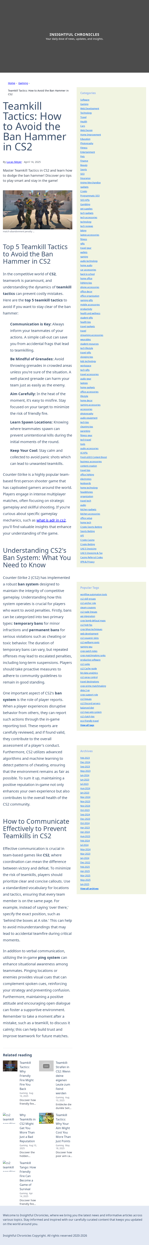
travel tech (85, 500)
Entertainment (87, 152)
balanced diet (87, 707)
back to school (87, 274)
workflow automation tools (93, 594)
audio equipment (88, 417)
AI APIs (84, 452)
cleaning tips (86, 426)
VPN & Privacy (87, 561)
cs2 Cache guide (88, 668)
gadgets (84, 186)
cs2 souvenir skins (89, 638)
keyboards (85, 483)
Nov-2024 (85, 805)
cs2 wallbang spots (89, 642)
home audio (86, 265)
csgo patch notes (88, 651)
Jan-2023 (84, 792)
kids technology (88, 361)
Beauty (83, 165)
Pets (82, 156)
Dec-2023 (85, 818)
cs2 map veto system (91, 712)
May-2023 (85, 770)
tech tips (84, 422)
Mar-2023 (85, 853)
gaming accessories (90, 404)
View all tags (87, 725)
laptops (84, 383)
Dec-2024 (85, 762)
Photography (86, 143)
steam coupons (88, 607)
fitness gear (86, 435)
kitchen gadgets (88, 509)
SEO (82, 173)
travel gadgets (87, 326)
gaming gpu (86, 646)
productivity (86, 309)
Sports (83, 169)
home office (86, 278)
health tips (85, 322)
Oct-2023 (85, 810)
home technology (89, 487)
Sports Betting (87, 531)
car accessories (88, 269)
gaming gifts (86, 300)
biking (83, 230)
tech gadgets (86, 213)
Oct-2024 (85, 823)
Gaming (23, 83)
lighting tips (86, 282)
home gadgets (87, 387)
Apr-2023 (85, 827)
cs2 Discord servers (90, 703)
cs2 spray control (89, 677)
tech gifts (85, 370)
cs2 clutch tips (87, 716)
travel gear (85, 248)
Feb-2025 (85, 866)
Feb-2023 (85, 757)
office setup (86, 518)
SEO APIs (85, 200)
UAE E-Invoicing (88, 548)
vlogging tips (86, 356)
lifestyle (84, 396)
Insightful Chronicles (74, 34)
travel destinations (89, 681)
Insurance (85, 178)
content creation (88, 465)
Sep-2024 (85, 814)
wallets (83, 252)
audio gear (85, 378)
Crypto (83, 191)
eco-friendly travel (89, 720)
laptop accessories (89, 234)
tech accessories (88, 217)
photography (86, 413)
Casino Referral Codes (91, 557)
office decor (86, 291)
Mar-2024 (85, 797)
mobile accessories (90, 304)
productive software (90, 659)
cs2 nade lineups (88, 611)
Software (84, 99)
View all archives (89, 888)
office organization (89, 295)
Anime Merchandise (90, 182)
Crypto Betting (87, 544)
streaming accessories (91, 335)
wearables (85, 339)
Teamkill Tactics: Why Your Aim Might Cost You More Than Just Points (63, 1128)
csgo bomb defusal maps (93, 620)
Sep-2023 (85, 766)
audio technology (89, 261)
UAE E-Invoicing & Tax (91, 553)
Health (83, 121)
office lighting (87, 474)
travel (83, 330)
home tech (85, 522)
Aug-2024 (85, 788)
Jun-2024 (84, 775)
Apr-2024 (85, 832)
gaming (84, 256)
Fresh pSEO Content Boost (93, 457)
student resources (89, 343)
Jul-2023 (84, 784)
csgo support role (89, 694)
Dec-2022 (85, 862)
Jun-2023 (84, 779)
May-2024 (85, 849)
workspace (85, 365)
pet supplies (86, 208)
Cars (82, 125)
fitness (83, 239)
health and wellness (90, 313)
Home (11, 83)
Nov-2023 (85, 801)
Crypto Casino (87, 540)
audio (83, 505)
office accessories (89, 391)
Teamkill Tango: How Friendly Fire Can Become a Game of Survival (28, 1176)
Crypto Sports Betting (91, 526)
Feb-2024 (85, 840)
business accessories (91, 461)
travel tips (85, 470)
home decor (86, 400)
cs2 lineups (86, 699)
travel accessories (89, 374)
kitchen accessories (90, 513)
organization (86, 496)
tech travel (85, 439)
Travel (83, 117)
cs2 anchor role (88, 603)
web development (89, 633)
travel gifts (85, 352)
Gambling (85, 204)
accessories (86, 409)
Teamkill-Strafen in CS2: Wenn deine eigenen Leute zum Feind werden (63, 1078)
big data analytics (89, 672)
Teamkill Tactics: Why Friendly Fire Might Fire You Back (27, 1076)
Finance (84, 160)
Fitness (83, 147)
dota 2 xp (85, 690)
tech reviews (86, 226)
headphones (86, 492)
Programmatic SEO (90, 195)
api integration (87, 616)
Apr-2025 (85, 871)
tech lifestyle (86, 348)
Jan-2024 (84, 858)
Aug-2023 (85, 836)
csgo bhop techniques (91, 629)
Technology (86, 112)
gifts (82, 243)
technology (85, 221)
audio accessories (89, 448)
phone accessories (89, 287)
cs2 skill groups (88, 598)
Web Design (86, 130)
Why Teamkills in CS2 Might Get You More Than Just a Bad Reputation (28, 1128)
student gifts (86, 317)
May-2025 (85, 879)
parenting (85, 431)
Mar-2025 (85, 875)
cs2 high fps (86, 624)
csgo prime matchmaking (93, 686)
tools (82, 444)
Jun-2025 (84, 884)
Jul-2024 (84, 845)
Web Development (89, 108)
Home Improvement (90, 134)
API (82, 535)
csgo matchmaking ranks (93, 655)
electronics (85, 478)
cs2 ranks (85, 664)
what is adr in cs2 (51, 520)
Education (85, 139)
